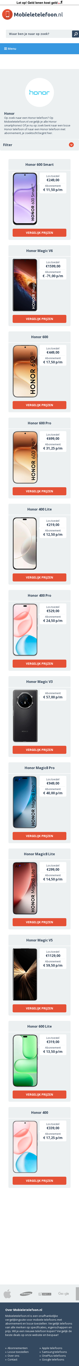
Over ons (13, 1356)
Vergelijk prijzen (39, 233)
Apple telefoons (52, 1348)
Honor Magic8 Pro (40, 767)
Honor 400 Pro (39, 595)
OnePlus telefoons (54, 1356)
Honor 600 (39, 337)
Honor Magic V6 (39, 250)
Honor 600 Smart (39, 164)
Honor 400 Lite (39, 509)
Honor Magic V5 (39, 940)
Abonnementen (18, 1348)
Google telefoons (53, 1359)
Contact (12, 1359)
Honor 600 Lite (39, 1026)
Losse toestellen (18, 1352)
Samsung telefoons (54, 1352)
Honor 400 (39, 1112)
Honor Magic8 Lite (39, 854)
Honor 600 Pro (39, 423)
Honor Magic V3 (39, 681)
